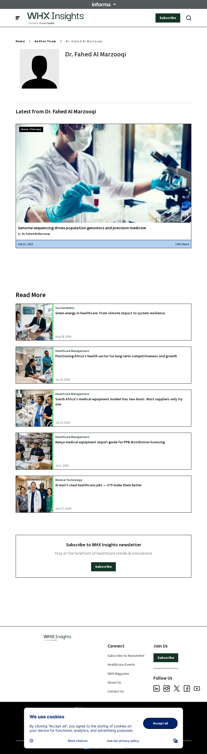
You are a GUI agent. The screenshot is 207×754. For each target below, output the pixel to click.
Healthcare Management (72, 351)
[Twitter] (177, 689)
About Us (114, 682)
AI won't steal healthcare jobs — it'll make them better (98, 485)
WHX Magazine (118, 673)
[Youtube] (197, 689)
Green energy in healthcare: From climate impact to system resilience (110, 313)
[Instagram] (167, 689)
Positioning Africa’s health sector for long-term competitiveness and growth (116, 356)
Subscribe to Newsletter (126, 655)
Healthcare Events (121, 664)
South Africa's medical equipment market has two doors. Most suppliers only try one (119, 401)
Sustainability (64, 308)
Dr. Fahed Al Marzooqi (84, 41)
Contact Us (116, 691)
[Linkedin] (156, 689)
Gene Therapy (31, 129)
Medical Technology (68, 480)
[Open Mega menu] (18, 18)
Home (20, 41)
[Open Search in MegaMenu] (188, 17)
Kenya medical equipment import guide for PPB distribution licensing (110, 442)
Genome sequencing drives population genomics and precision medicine (82, 227)
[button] (103, 4)
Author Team (45, 41)
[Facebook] (187, 689)
